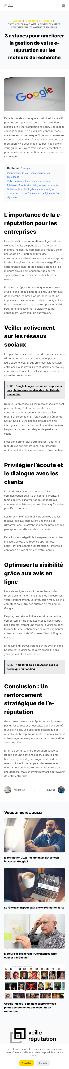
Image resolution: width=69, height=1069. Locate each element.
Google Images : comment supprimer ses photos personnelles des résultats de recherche (30, 1007)
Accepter (26, 1063)
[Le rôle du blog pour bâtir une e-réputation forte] (34, 885)
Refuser (43, 1063)
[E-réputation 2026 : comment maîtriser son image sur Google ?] (34, 835)
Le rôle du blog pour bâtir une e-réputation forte (34, 907)
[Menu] (63, 5)
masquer (26, 168)
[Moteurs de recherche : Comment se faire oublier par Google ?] (34, 931)
